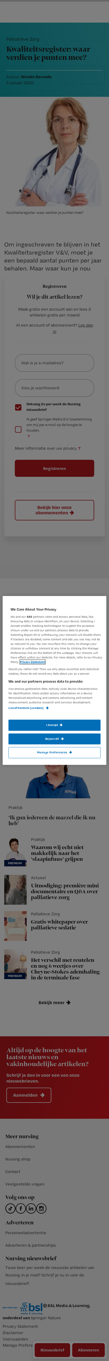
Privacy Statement (32, 662)
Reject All (52, 739)
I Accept (52, 725)
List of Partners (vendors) (26, 708)
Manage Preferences (52, 752)
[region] (54, 680)
